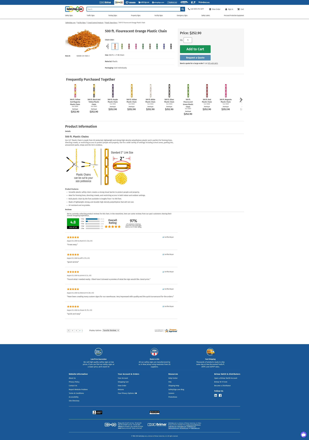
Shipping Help (173, 386)
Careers (171, 393)
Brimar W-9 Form (220, 382)
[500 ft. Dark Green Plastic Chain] (157, 46)
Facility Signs (81, 23)
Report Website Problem (78, 390)
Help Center (173, 378)
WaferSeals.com (195, 428)
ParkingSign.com (181, 426)
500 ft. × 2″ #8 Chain (116, 55)
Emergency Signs (182, 16)
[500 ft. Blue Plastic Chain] (164, 46)
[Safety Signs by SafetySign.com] (74, 12)
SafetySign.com (70, 23)
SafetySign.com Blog (176, 390)
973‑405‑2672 (213, 63)
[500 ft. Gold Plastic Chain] (150, 46)
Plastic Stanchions (111, 23)
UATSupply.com (184, 428)
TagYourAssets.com (173, 428)
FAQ (169, 382)
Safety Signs (69, 16)
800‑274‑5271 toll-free (128, 423)
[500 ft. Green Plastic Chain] (143, 46)
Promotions (172, 397)
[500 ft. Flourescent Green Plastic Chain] (122, 46)
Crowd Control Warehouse (193, 425)
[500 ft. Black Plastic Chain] (171, 46)
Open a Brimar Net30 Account (225, 378)
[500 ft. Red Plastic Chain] (129, 46)
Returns (121, 390)
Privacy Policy (74, 382)
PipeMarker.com (191, 426)
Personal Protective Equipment (234, 16)
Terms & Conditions (76, 393)
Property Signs (135, 16)
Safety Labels (205, 16)
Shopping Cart (123, 382)
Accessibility (73, 397)
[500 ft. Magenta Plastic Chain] (136, 46)
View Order (122, 386)
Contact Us (73, 386)
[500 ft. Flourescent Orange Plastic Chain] (115, 46)
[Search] (182, 9)
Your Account (123, 378)
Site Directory (74, 401)
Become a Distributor (222, 386)
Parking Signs (113, 16)
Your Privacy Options (126, 393)
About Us (72, 378)
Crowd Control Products (95, 23)
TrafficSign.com (172, 426)
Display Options (95, 330)
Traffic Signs (91, 16)
